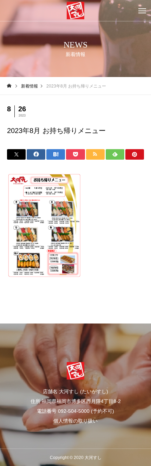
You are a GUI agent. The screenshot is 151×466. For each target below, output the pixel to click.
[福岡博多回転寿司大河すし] (75, 10)
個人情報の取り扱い (75, 421)
